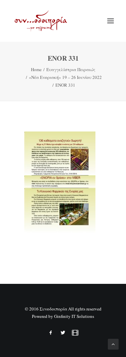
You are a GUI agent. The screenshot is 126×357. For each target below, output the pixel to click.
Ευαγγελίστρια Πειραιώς (70, 69)
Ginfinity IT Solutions (74, 316)
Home (36, 69)
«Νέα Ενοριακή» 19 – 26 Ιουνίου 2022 (65, 77)
